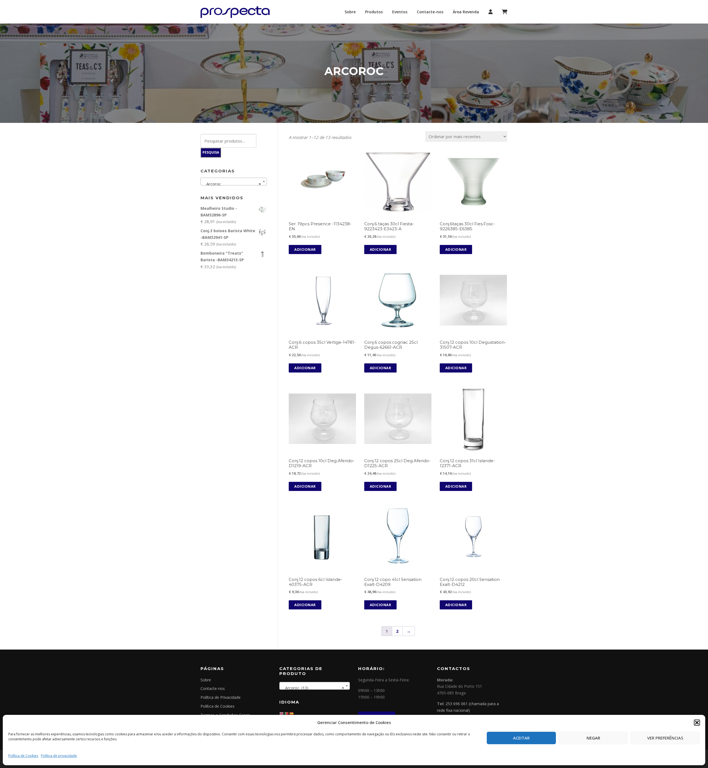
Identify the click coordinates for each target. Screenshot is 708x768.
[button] (697, 722)
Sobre (350, 11)
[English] (281, 713)
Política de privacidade (59, 755)
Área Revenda (466, 11)
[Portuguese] (286, 713)
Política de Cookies (23, 755)
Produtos (374, 11)
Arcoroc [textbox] (232, 184)
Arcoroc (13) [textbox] (313, 688)
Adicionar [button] (305, 249)
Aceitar (521, 738)
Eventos (399, 11)
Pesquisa (210, 152)
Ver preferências (665, 738)
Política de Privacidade (221, 697)
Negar (593, 738)
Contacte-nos (430, 11)
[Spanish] (291, 713)
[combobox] (234, 181)
